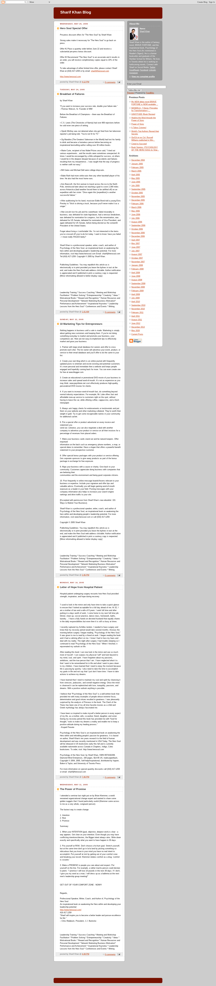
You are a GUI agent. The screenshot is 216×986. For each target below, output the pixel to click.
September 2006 (138, 225)
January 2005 (137, 164)
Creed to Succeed (139, 144)
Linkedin (152, 70)
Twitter (152, 67)
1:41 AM (85, 312)
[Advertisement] (134, 393)
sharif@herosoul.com (100, 71)
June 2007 (135, 247)
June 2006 (135, 215)
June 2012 (135, 323)
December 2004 (138, 160)
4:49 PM (85, 954)
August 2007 (136, 254)
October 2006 (137, 229)
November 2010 (138, 309)
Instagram (133, 73)
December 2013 (138, 327)
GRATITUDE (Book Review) (143, 114)
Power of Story (137, 124)
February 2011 (137, 313)
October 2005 (137, 193)
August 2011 (136, 320)
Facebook (144, 70)
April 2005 (135, 175)
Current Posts (137, 334)
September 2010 (138, 305)
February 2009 (137, 291)
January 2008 (137, 265)
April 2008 (135, 273)
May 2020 (135, 331)
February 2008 (137, 269)
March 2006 (136, 207)
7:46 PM (85, 777)
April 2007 (135, 240)
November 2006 (138, 233)
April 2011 (135, 316)
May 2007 (135, 244)
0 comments (110, 82)
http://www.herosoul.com (70, 77)
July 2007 (135, 251)
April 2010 (135, 302)
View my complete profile (143, 77)
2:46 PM (85, 575)
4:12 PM (85, 82)
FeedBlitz (150, 93)
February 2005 (137, 167)
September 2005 (138, 189)
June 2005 (135, 182)
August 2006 (136, 222)
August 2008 (136, 280)
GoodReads (134, 70)
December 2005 (138, 200)
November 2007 (138, 262)
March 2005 (136, 171)
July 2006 (135, 218)
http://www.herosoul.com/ (70, 910)
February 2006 (137, 204)
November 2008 (138, 287)
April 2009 (135, 294)
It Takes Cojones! (138, 128)
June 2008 (135, 276)
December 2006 (138, 236)
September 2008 (138, 284)
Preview (130, 93)
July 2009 (135, 298)
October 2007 (137, 258)
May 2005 (135, 178)
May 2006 (135, 211)
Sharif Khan (145, 31)
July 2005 (135, 186)
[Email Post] (118, 82)
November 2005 (138, 196)
